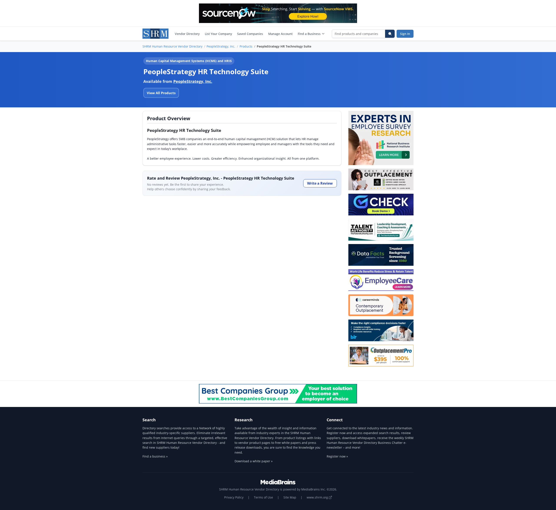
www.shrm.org (318, 497)
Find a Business (309, 34)
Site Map (289, 497)
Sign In (405, 34)
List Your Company (218, 34)
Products (246, 46)
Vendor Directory (187, 34)
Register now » (337, 456)
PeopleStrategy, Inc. (221, 46)
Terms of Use (263, 497)
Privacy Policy (233, 497)
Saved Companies (250, 34)
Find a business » (155, 456)
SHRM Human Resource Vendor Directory (172, 46)
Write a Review (320, 183)
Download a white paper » (254, 461)
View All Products (161, 93)
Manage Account (280, 34)
